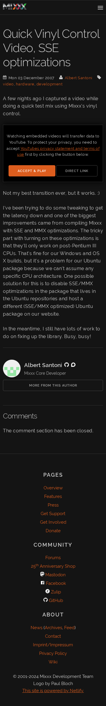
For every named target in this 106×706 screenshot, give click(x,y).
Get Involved (53, 522)
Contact (53, 636)
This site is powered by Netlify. (53, 690)
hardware (25, 84)
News (36, 627)
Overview (53, 488)
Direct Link (76, 171)
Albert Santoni (78, 78)
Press (53, 505)
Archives (53, 627)
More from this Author (53, 385)
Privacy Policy (53, 653)
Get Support (53, 513)
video (8, 84)
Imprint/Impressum (53, 644)
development (50, 84)
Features (53, 496)
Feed (69, 627)
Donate (53, 530)
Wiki (53, 662)
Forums (53, 557)
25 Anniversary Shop (53, 566)
